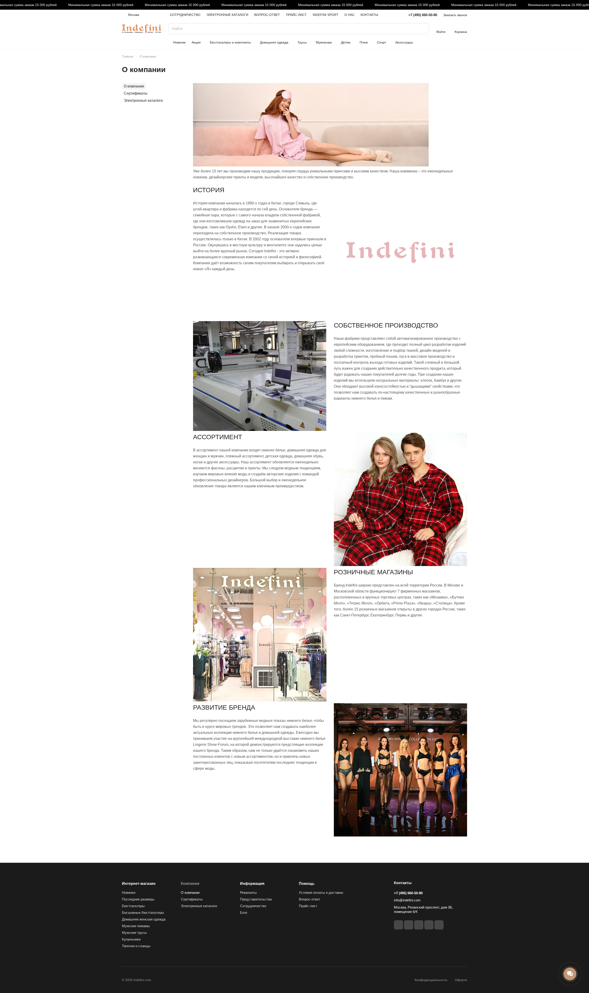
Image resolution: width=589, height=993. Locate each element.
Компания (190, 884)
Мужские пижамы (136, 926)
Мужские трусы (134, 933)
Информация (252, 884)
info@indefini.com (407, 900)
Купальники (131, 939)
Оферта (461, 980)
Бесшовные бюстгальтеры (143, 913)
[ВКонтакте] (398, 924)
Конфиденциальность (431, 980)
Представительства (256, 899)
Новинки (128, 892)
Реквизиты (248, 892)
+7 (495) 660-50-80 (422, 15)
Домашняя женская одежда (143, 919)
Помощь (307, 884)
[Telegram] (408, 924)
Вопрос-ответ (309, 899)
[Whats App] (428, 924)
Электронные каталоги (143, 100)
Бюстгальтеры (133, 906)
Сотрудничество (253, 906)
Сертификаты (135, 93)
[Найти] (423, 28)
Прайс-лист (308, 906)
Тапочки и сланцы (136, 946)
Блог (243, 913)
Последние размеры (138, 899)
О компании (134, 86)
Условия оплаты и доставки (321, 892)
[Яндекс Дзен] (439, 924)
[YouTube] (418, 924)
